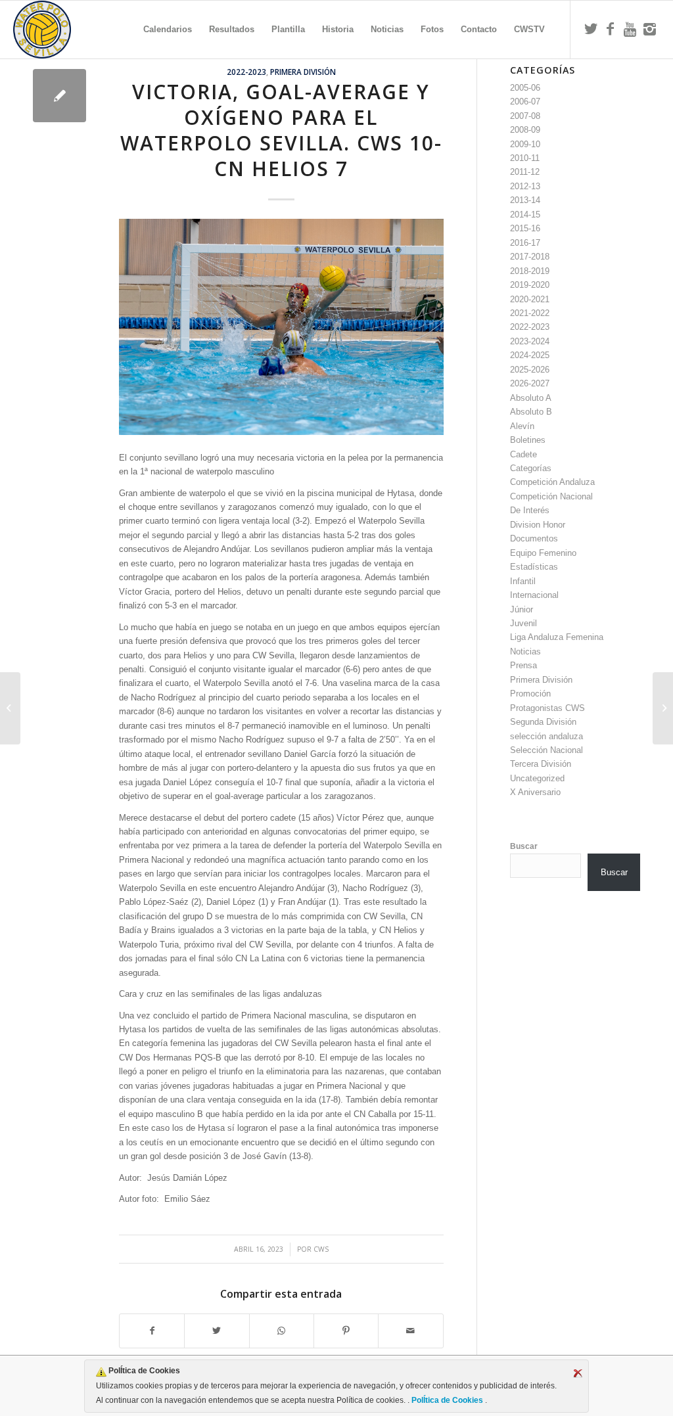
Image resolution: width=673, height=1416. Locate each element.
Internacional (534, 595)
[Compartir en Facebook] (152, 1331)
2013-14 (525, 200)
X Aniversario (535, 792)
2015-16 (525, 228)
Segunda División (543, 722)
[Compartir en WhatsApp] (281, 1331)
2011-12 (525, 172)
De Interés (529, 510)
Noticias (525, 651)
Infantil (523, 581)
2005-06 (525, 88)
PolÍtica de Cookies (447, 1400)
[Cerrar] (577, 1373)
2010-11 (525, 158)
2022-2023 (246, 71)
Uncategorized (537, 778)
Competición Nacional (551, 496)
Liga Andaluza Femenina (556, 637)
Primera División (303, 71)
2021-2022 (529, 313)
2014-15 (525, 214)
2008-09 (525, 130)
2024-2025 (529, 355)
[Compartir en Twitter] (216, 1331)
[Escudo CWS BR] (42, 29)
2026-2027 (529, 383)
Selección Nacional (546, 750)
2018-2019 (529, 271)
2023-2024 (529, 341)
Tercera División (540, 764)
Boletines (527, 440)
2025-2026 (529, 370)
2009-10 (525, 144)
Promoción (530, 693)
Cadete (523, 454)
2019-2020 (529, 285)
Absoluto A (530, 398)
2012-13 (525, 186)
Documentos (534, 538)
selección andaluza (546, 736)
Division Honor (537, 525)
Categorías (530, 468)
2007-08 (525, 116)
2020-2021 (529, 299)
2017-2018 (529, 257)
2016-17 (525, 243)
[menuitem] (167, 29)
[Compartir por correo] (410, 1331)
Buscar (524, 846)
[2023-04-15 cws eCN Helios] (59, 95)
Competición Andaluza (552, 482)
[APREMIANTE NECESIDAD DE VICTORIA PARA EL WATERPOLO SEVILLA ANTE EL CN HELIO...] (10, 708)
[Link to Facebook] (610, 29)
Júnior (521, 609)
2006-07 (525, 101)
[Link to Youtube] (630, 29)
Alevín (522, 426)
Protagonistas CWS (547, 708)
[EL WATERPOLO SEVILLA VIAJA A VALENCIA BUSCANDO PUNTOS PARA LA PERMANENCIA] (663, 708)
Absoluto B (531, 412)
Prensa (523, 665)
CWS (321, 1249)
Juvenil (523, 623)
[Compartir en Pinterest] (346, 1331)
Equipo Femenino (543, 553)
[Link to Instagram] (650, 29)
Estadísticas (534, 567)
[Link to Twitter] (591, 29)
